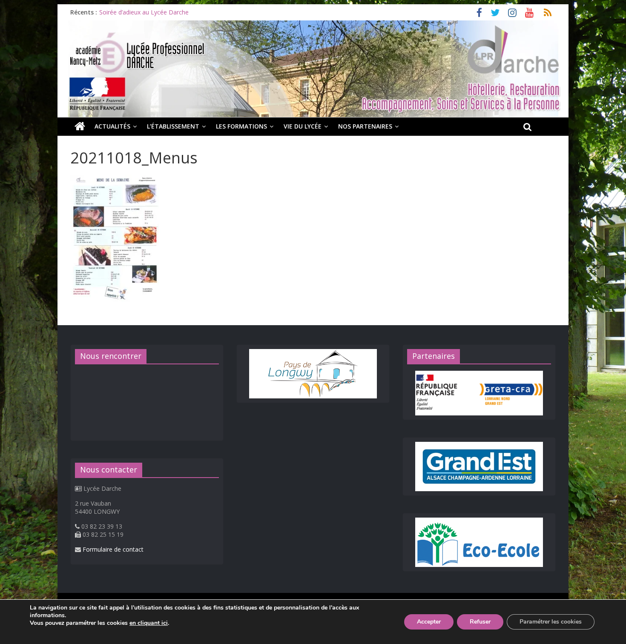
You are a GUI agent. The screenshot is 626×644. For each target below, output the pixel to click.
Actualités (112, 126)
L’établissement (173, 126)
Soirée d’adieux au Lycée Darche (144, 12)
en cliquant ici (148, 623)
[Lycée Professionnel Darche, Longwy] (313, 25)
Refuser (480, 622)
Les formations (241, 126)
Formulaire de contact (113, 549)
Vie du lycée (303, 126)
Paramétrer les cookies (551, 622)
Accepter (429, 622)
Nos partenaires (365, 126)
